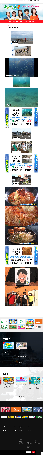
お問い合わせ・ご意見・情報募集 (29, 442)
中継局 (27, 438)
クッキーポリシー (29, 452)
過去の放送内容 (31, 21)
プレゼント (21, 21)
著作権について (28, 440)
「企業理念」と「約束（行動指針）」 (21, 439)
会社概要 (20, 437)
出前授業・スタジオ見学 (33, 0)
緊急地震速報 (36, 440)
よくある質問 (28, 439)
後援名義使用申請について (29, 443)
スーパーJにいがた (37, 426)
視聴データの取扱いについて (37, 439)
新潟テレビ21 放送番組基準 (21, 443)
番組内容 (17, 21)
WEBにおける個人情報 (37, 437)
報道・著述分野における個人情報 (29, 447)
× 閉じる (33, 452)
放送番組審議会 (21, 442)
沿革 (19, 440)
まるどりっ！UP (9, 3)
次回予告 (26, 21)
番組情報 (6, 3)
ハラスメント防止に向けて (37, 443)
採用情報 (38, 0)
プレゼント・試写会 (29, 430)
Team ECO (25, 0)
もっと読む (20, 362)
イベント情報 (20, 430)
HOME (3, 3)
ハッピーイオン (28, 427)
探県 (28, 0)
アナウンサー (36, 427)
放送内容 (13, 3)
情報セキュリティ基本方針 (29, 445)
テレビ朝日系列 (28, 437)
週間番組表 (20, 426)
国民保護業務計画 (21, 441)
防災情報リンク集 (36, 441)
